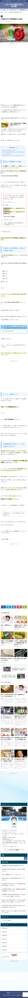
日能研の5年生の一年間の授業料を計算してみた (13, 878)
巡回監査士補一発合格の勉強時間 (10, 865)
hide (16, 147)
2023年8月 (4, 935)
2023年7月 (4, 939)
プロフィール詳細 (14, 849)
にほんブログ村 (5, 956)
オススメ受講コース (7, 153)
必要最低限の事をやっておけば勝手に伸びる (13, 155)
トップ (3, 9)
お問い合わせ (22, 9)
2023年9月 (4, 931)
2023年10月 (5, 928)
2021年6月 (4, 942)
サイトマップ (12, 9)
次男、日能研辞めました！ (8, 874)
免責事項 (8, 992)
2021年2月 (4, 950)
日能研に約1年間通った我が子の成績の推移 (13, 152)
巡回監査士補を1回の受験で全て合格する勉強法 (13, 869)
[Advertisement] (14, 59)
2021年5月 (4, 946)
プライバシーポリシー (17, 992)
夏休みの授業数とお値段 (8, 150)
